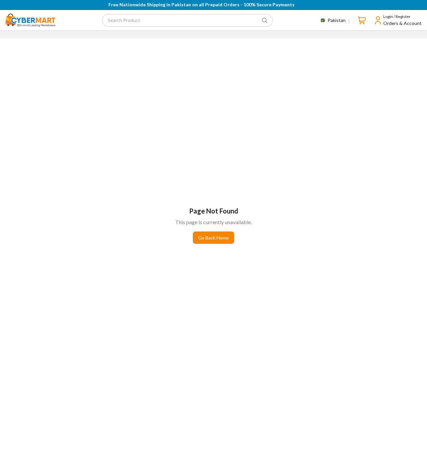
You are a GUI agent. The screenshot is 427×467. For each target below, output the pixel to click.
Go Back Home (213, 237)
